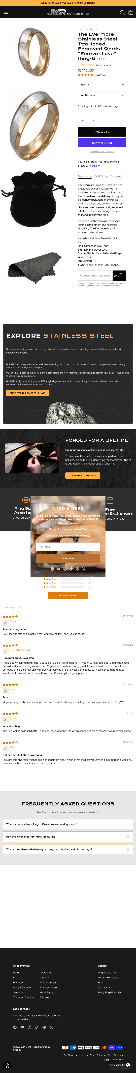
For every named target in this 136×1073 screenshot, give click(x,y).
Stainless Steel (48, 987)
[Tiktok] (71, 568)
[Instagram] (65, 568)
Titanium (45, 977)
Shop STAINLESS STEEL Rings (28, 393)
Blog (92, 1055)
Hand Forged (47, 992)
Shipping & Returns (122, 176)
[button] (5, 12)
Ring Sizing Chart (107, 972)
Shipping (101, 1055)
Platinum (18, 982)
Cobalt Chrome (22, 987)
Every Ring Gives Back (110, 992)
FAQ (100, 982)
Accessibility (81, 1055)
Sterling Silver (48, 982)
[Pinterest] (77, 568)
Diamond (18, 977)
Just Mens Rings (87, 29)
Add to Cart (102, 131)
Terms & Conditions (113, 1059)
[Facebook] (52, 568)
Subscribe (68, 558)
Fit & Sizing (101, 176)
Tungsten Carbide (23, 997)
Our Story (68, 1055)
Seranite (18, 992)
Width (84, 95)
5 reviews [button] (99, 75)
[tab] (86, 176)
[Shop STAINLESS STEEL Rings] (68, 374)
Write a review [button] (68, 595)
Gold (16, 972)
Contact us (104, 987)
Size (83, 84)
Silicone (44, 997)
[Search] (122, 12)
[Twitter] (83, 568)
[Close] (101, 500)
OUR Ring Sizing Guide (83, 475)
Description (85, 176)
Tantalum (45, 972)
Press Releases (115, 1055)
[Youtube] (58, 568)
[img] (10, 616)
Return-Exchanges (108, 977)
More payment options (102, 151)
